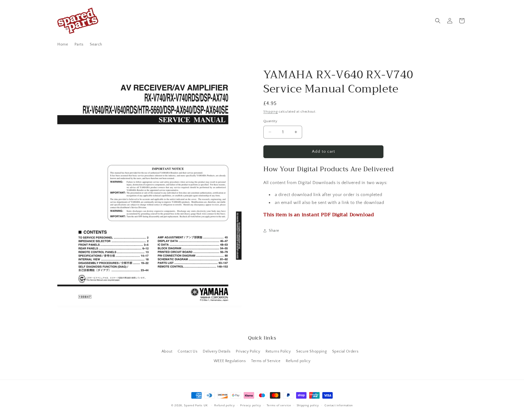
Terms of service (279, 405)
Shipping (270, 111)
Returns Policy (278, 351)
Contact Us (187, 351)
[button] (438, 21)
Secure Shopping (311, 351)
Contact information (338, 405)
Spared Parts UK (196, 405)
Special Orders (345, 351)
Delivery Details (217, 351)
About (167, 351)
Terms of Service (266, 361)
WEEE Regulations (230, 361)
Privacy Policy (248, 351)
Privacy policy (250, 405)
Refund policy (298, 361)
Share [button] (274, 230)
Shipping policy (308, 405)
